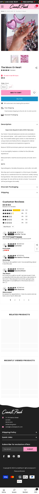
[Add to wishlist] (34, 92)
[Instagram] (9, 456)
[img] (12, 232)
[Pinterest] (13, 456)
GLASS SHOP (10, 11)
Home (2, 11)
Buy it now (19, 99)
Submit (30, 449)
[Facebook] (4, 456)
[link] (10, 347)
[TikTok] (18, 456)
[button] (5, 70)
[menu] (2, 6)
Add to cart (16, 93)
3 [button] (19, 300)
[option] (19, 32)
